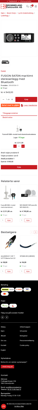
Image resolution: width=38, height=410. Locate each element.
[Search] (27, 6)
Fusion (3, 71)
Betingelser (24, 336)
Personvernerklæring (27, 341)
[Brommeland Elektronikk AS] (11, 6)
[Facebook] (6, 317)
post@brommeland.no (13, 387)
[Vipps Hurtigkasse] (10, 105)
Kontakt (3, 345)
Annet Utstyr (11, 13)
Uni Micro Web (19, 406)
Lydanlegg (4, 16)
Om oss (3, 341)
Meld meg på (7, 367)
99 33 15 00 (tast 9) (14, 389)
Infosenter (23, 331)
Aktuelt (3, 336)
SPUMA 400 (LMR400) (27, 256)
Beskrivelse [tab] (7, 117)
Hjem (3, 13)
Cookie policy (24, 345)
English (3, 350)
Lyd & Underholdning (25, 13)
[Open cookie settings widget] (3, 406)
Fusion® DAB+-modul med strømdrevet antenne (19, 134)
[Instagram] (2, 317)
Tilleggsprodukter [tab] (10, 113)
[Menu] (35, 6)
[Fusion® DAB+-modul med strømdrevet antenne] (19, 129)
